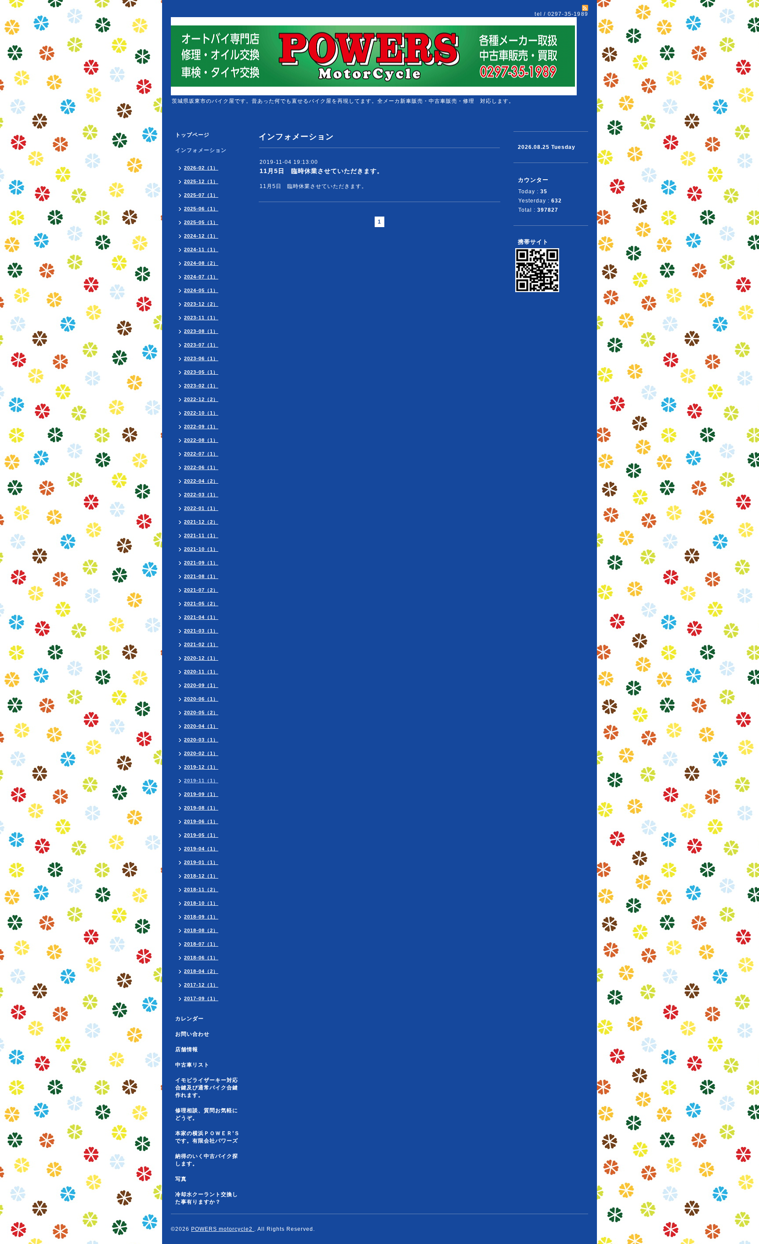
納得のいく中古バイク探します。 (206, 1160)
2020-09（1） (201, 685)
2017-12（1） (201, 984)
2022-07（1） (201, 453)
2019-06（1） (201, 821)
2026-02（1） (201, 167)
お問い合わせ (192, 1034)
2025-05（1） (201, 222)
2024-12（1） (201, 236)
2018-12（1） (201, 876)
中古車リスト (192, 1065)
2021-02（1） (201, 644)
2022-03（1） (201, 494)
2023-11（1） (201, 317)
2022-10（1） (201, 413)
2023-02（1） (201, 385)
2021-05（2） (201, 603)
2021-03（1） (201, 630)
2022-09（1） (201, 426)
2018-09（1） (201, 916)
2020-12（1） (201, 658)
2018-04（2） (201, 971)
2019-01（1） (201, 862)
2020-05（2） (201, 712)
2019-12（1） (201, 767)
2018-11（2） (201, 889)
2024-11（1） (201, 249)
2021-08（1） (201, 576)
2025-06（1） (201, 208)
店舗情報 (186, 1049)
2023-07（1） (201, 344)
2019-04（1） (201, 848)
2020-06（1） (201, 699)
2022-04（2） (201, 481)
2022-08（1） (201, 440)
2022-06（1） (201, 467)
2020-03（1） (201, 739)
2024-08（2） (201, 263)
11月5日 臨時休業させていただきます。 (321, 170)
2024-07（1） (201, 276)
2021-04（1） (201, 617)
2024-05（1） (201, 290)
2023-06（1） (201, 358)
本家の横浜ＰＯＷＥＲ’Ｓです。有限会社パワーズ (207, 1137)
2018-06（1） (201, 957)
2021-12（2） (201, 521)
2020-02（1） (201, 753)
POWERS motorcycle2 (222, 1229)
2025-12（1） (201, 181)
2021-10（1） (201, 549)
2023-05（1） (201, 372)
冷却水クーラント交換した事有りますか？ (206, 1198)
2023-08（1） (201, 331)
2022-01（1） (201, 508)
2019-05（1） (201, 835)
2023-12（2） (201, 304)
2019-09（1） (201, 794)
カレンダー (189, 1019)
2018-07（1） (201, 944)
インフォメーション (201, 150)
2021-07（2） (201, 590)
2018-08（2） (201, 930)
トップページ (192, 135)
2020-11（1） (201, 671)
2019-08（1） (201, 807)
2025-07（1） (201, 195)
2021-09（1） (201, 562)
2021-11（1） (201, 535)
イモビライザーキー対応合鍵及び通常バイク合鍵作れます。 (206, 1087)
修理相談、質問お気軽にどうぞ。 (206, 1114)
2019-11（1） (201, 780)
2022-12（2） (201, 399)
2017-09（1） (201, 998)
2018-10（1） (201, 903)
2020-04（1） (201, 726)
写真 (181, 1179)
